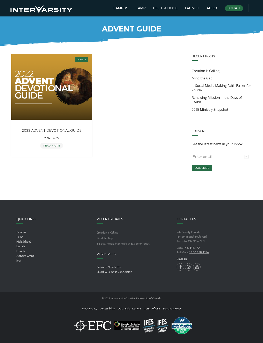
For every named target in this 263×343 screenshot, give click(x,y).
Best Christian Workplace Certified (182, 325)
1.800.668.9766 (199, 252)
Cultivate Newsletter (109, 267)
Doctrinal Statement (129, 308)
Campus (21, 232)
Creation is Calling (206, 71)
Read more (52, 146)
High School (23, 241)
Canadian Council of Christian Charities (127, 325)
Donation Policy (172, 308)
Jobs (19, 260)
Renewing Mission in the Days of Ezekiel (217, 99)
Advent (81, 59)
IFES (156, 325)
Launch (20, 246)
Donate (21, 251)
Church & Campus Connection (114, 271)
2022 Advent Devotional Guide (52, 131)
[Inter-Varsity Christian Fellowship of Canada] (41, 8)
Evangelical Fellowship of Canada (92, 325)
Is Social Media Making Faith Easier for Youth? (221, 87)
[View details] (51, 86)
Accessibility (107, 308)
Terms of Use (152, 308)
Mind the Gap (202, 78)
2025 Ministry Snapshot (210, 109)
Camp (19, 236)
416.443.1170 (192, 247)
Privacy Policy (89, 308)
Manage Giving (25, 255)
